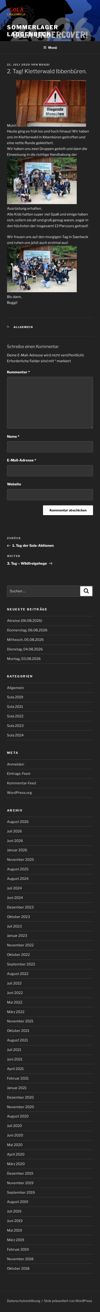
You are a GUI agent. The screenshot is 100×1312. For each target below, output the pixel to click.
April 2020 (15, 1154)
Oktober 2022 (18, 955)
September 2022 (21, 964)
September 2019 (21, 1192)
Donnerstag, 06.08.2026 (27, 630)
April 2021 (15, 1069)
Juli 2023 (14, 926)
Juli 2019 (14, 1211)
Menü (52, 48)
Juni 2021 (14, 1059)
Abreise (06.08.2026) (24, 621)
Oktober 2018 (18, 1268)
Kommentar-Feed (21, 783)
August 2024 (18, 879)
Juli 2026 (14, 831)
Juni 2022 (15, 993)
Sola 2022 (15, 716)
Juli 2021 (14, 1050)
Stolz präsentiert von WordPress (68, 1301)
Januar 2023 (17, 936)
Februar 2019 (18, 1249)
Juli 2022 (14, 983)
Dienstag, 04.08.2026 (25, 649)
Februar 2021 (18, 1078)
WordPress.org (19, 793)
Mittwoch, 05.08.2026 (25, 640)
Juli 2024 (14, 888)
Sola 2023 (15, 726)
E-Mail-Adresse (21, 460)
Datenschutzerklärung (23, 1301)
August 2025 (18, 869)
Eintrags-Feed (18, 774)
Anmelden (15, 764)
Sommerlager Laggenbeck (32, 31)
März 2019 (15, 1240)
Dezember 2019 (20, 1173)
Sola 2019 (15, 697)
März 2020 (16, 1164)
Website (14, 484)
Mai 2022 (14, 1002)
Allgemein (23, 327)
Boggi (44, 64)
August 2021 (17, 1040)
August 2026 (18, 822)
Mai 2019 (14, 1230)
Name (13, 436)
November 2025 (20, 860)
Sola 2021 (15, 707)
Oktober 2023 (18, 917)
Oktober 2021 (18, 1031)
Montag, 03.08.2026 (24, 659)
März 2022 (15, 1012)
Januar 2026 (17, 850)
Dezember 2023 (20, 907)
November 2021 (20, 1021)
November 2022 (20, 945)
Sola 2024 (15, 735)
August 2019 (17, 1202)
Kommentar (18, 372)
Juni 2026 (15, 841)
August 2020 (18, 1116)
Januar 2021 (17, 1088)
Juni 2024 (15, 898)
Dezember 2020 (20, 1097)
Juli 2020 (14, 1126)
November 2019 (20, 1183)
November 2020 (20, 1107)
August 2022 (17, 974)
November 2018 (20, 1259)
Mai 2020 (15, 1145)
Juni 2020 (15, 1135)
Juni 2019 (15, 1221)
